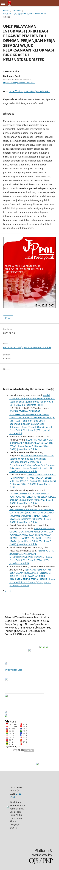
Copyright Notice (23, 624)
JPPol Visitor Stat (13, 669)
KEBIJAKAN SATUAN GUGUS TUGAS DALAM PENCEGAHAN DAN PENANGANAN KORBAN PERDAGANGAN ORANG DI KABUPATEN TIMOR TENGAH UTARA (32, 535)
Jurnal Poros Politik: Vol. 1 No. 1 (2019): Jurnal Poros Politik (32, 470)
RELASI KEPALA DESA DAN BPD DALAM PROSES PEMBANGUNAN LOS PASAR (31, 443)
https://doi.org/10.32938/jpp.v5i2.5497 (29, 91)
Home (6, 10)
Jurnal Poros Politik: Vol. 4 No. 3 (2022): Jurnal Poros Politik (30, 543)
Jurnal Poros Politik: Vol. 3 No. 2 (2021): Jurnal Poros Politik (32, 484)
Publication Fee (42, 627)
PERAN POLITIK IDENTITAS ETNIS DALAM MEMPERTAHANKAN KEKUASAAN (31, 553)
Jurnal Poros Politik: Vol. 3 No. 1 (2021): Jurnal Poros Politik (30, 448)
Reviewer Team (31, 617)
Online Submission (33, 614)
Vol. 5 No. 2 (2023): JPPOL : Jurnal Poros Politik (24, 13)
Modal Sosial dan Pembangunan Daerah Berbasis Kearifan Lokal (32, 398)
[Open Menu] (3, 3)
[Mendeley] (40, 647)
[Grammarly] (44, 647)
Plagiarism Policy (22, 627)
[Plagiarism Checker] (47, 647)
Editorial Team (13, 617)
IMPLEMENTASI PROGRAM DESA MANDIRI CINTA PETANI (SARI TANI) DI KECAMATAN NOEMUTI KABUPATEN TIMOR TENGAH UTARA (31, 514)
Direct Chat (28, 764)
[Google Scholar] (24, 692)
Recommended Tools (25, 647)
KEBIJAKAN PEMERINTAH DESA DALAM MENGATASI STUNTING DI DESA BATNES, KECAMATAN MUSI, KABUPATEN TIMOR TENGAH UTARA (30, 574)
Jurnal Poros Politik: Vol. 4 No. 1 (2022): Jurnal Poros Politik (31, 403)
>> (10, 590)
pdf (9, 317)
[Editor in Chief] (37, 764)
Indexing (10, 631)
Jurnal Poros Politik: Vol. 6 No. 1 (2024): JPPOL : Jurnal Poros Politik (30, 560)
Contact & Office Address (20, 634)
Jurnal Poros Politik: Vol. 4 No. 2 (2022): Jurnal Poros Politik (30, 520)
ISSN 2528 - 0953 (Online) (30, 631)
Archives (17, 10)
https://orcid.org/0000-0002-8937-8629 (19, 83)
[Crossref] (24, 709)
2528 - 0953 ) (16, 795)
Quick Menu (13, 614)
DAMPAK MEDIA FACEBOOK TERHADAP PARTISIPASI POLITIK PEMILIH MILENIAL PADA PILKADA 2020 (32, 477)
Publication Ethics (28, 621)
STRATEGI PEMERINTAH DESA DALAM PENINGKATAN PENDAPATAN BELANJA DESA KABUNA (32, 496)
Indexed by (12, 676)
